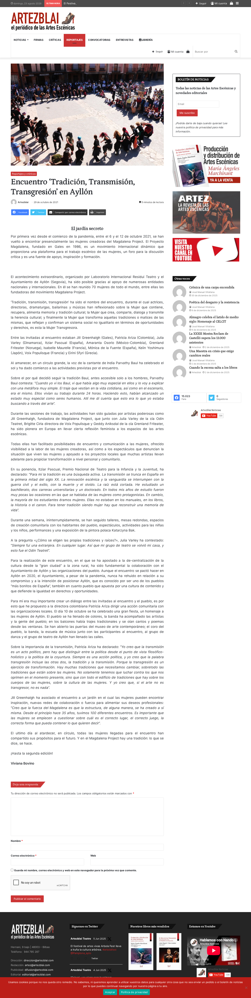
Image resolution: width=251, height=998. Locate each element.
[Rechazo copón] (246, 988)
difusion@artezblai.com (39, 969)
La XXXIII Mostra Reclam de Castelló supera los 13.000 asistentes (208, 338)
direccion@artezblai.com (39, 960)
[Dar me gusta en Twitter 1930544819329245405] (86, 958)
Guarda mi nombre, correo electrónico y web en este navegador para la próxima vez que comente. (75, 870)
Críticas (55, 39)
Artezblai (23, 202)
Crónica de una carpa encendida (211, 287)
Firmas (39, 39)
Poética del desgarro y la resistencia (214, 302)
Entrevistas (125, 39)
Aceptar (110, 992)
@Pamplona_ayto (81, 953)
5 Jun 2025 (99, 938)
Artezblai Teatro (81, 938)
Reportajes (74, 39)
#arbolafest (109, 949)
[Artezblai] (43, 22)
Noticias (20, 39)
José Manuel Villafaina (203, 292)
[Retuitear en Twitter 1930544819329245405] (79, 958)
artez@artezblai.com (37, 965)
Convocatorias (99, 39)
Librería (147, 39)
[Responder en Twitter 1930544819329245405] (73, 958)
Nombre (17, 840)
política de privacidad (199, 127)
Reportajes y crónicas (24, 173)
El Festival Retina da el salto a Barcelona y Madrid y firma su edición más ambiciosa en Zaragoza (122, 3)
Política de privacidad (134, 992)
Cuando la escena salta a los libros (213, 367)
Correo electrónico (23, 855)
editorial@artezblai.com (36, 974)
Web (93, 855)
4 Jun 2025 (99, 970)
